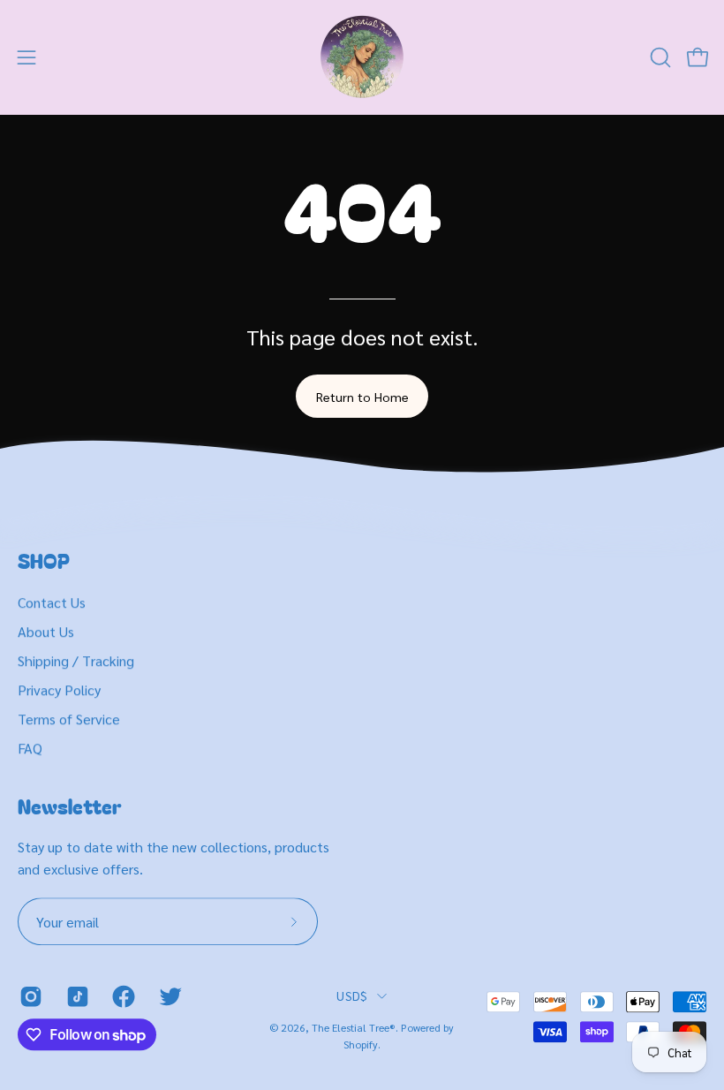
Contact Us (52, 602)
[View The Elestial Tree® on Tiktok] (76, 996)
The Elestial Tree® (354, 1027)
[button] (658, 57)
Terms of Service (69, 718)
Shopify (360, 1044)
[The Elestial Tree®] (362, 57)
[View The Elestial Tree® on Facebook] (122, 996)
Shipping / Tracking (76, 660)
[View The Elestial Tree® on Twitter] (169, 996)
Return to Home (362, 397)
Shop (44, 561)
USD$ (351, 995)
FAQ (30, 747)
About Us (46, 631)
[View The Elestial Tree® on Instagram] (29, 996)
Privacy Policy (59, 689)
